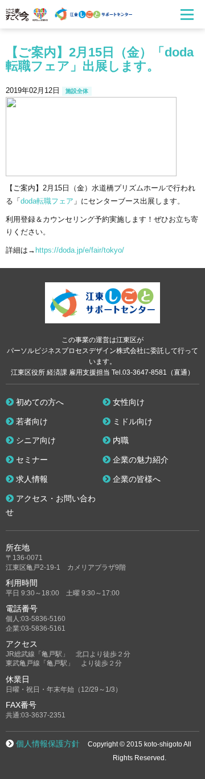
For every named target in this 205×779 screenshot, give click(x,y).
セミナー (31, 459)
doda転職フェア (46, 201)
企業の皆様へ (135, 479)
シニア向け (35, 440)
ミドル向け (131, 421)
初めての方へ (39, 402)
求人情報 (31, 479)
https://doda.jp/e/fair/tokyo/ (79, 250)
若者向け (31, 421)
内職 (119, 440)
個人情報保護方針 (48, 743)
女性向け (127, 402)
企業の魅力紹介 (139, 459)
